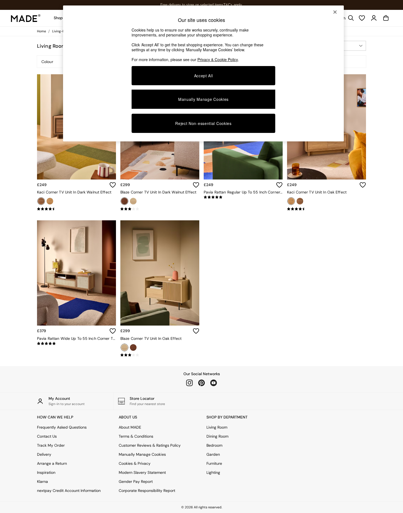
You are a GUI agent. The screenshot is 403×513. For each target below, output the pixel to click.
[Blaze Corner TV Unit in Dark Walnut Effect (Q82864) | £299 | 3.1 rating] (159, 209)
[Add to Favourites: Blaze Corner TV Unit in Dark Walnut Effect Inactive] (196, 185)
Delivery (44, 454)
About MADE (130, 427)
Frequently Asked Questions (62, 427)
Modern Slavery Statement (142, 472)
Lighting (213, 472)
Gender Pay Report (136, 481)
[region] (203, 73)
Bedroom (214, 445)
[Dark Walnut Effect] (41, 201)
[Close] (335, 12)
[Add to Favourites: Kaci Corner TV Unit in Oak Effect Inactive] (362, 185)
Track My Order (51, 445)
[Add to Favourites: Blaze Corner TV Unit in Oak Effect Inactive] (196, 331)
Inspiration (46, 472)
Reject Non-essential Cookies (203, 123)
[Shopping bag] (386, 18)
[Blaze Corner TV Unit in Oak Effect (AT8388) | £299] (159, 273)
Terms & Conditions (136, 436)
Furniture (214, 463)
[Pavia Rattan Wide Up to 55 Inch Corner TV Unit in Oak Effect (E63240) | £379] (76, 273)
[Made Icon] (26, 18)
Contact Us (47, 436)
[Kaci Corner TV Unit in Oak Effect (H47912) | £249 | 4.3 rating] (326, 209)
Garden (213, 454)
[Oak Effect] (50, 201)
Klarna (42, 481)
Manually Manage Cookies (142, 454)
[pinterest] (201, 383)
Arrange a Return (52, 463)
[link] (374, 18)
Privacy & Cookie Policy (217, 59)
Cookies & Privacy (135, 463)
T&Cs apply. (233, 5)
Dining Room (217, 436)
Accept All (203, 75)
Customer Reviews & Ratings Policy (150, 445)
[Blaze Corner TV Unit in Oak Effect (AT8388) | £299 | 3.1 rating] (159, 355)
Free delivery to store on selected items (191, 5)
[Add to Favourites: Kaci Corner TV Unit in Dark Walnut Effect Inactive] (112, 185)
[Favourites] (362, 18)
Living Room (216, 427)
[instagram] (189, 383)
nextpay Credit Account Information (69, 490)
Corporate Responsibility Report (147, 490)
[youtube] (214, 383)
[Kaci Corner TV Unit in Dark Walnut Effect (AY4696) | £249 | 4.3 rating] (76, 209)
